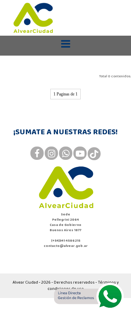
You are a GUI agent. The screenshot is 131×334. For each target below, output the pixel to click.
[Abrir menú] (65, 44)
